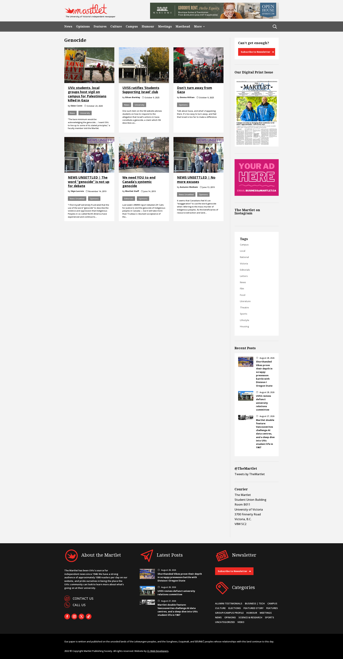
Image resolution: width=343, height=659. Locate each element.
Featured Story (253, 608)
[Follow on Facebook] (67, 616)
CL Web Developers (157, 651)
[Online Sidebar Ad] (257, 195)
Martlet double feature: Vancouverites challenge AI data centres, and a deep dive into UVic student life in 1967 (265, 433)
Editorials (128, 198)
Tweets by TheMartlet (250, 474)
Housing (244, 326)
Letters (244, 276)
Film (242, 288)
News (68, 26)
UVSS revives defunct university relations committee (263, 402)
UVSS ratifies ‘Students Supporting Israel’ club (140, 90)
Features (100, 26)
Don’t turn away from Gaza (194, 90)
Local (242, 250)
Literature (245, 301)
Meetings (165, 26)
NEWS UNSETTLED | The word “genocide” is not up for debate (88, 181)
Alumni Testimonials (228, 603)
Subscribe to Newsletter (255, 51)
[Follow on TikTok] (88, 616)
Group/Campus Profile (229, 612)
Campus (132, 26)
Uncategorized (225, 622)
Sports (243, 313)
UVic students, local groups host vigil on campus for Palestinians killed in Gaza (87, 94)
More (198, 26)
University (85, 113)
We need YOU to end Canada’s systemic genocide (138, 181)
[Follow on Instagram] (74, 616)
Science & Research (250, 617)
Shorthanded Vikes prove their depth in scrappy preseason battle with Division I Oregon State (264, 373)
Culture (116, 26)
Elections (234, 608)
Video (240, 622)
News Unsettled (77, 198)
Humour (148, 26)
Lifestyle (244, 320)
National (244, 257)
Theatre (244, 307)
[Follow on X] (81, 616)
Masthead (183, 26)
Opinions (83, 26)
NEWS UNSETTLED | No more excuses (196, 179)
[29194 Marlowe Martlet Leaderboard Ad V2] (214, 18)
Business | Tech (255, 603)
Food (242, 295)
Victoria (244, 263)
